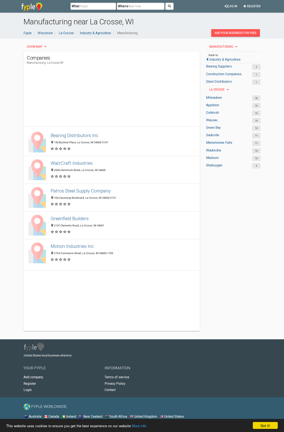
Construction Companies (224, 74)
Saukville (212, 135)
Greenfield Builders (70, 218)
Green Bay (213, 128)
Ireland (70, 416)
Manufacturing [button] (221, 46)
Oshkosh (212, 113)
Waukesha (213, 150)
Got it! (265, 425)
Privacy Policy (115, 384)
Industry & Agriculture (225, 59)
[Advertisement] (102, 97)
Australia (34, 416)
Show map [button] (34, 46)
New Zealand (92, 416)
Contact (110, 390)
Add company (33, 377)
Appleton (212, 105)
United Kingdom (145, 416)
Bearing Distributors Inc (74, 135)
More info (139, 425)
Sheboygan (214, 165)
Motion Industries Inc (72, 246)
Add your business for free (236, 33)
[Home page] (31, 6)
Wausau (211, 120)
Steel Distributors (219, 82)
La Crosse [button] (217, 89)
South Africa (118, 416)
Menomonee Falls (219, 143)
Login (27, 390)
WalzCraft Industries (72, 163)
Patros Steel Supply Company (81, 191)
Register (253, 6)
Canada (53, 416)
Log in (232, 6)
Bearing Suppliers (219, 66)
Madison (212, 158)
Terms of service (117, 377)
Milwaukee (214, 98)
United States (173, 416)
